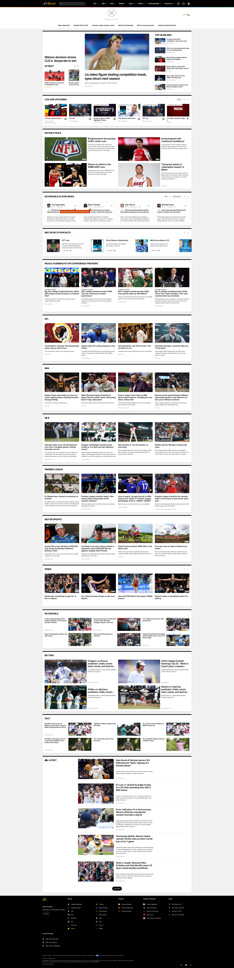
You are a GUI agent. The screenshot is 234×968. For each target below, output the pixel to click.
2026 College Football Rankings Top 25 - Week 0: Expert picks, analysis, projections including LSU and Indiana (175, 664)
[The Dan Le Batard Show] (56, 110)
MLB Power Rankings (125, 25)
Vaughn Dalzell (165, 682)
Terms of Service (120, 955)
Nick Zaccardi (88, 86)
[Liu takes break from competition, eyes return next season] (160, 41)
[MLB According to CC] (141, 245)
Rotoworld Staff (97, 630)
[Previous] (75, 66)
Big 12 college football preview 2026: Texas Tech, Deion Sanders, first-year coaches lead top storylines (171, 293)
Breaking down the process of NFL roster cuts (102, 140)
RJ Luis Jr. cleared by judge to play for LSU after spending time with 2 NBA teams (133, 787)
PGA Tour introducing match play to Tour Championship (177, 49)
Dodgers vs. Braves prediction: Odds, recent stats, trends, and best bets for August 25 (101, 664)
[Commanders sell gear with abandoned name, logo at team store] (62, 333)
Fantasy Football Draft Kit (167, 25)
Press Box (78, 955)
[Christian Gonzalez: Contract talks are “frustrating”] (172, 333)
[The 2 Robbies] (185, 245)
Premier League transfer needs (103, 25)
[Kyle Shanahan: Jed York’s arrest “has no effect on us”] (135, 333)
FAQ (64, 955)
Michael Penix (168, 205)
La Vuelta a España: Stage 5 (176, 119)
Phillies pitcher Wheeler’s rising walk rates (171, 446)
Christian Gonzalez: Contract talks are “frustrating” (171, 347)
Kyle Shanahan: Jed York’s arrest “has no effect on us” (134, 347)
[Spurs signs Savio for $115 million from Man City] (160, 78)
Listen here (66, 250)
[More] (178, 3)
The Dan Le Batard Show (53, 118)
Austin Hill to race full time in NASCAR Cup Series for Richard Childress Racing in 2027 (61, 548)
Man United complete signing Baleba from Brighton (176, 58)
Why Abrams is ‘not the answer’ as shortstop (133, 446)
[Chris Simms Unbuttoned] (129, 110)
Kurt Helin (163, 186)
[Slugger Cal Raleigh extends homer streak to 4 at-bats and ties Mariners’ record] (98, 432)
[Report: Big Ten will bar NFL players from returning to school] (160, 69)
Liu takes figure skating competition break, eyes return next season (116, 76)
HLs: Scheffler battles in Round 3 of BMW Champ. (154, 740)
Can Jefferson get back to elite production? (153, 620)
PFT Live (72, 118)
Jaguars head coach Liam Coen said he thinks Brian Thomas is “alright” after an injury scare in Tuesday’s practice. (98, 212)
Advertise (44, 955)
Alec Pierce (130, 205)
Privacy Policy (91, 955)
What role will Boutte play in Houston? (103, 635)
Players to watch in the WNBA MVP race (99, 165)
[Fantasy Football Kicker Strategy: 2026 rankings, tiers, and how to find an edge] (177, 639)
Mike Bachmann (170, 52)
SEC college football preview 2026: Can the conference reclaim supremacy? (96, 293)
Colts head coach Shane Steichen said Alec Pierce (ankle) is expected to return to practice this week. (134, 212)
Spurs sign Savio (64, 25)
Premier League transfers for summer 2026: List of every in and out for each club (171, 498)
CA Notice (112, 955)
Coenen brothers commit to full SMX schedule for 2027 (177, 86)
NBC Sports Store (70, 955)
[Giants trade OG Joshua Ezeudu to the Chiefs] (98, 333)
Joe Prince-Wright (171, 80)
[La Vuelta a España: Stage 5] (178, 110)
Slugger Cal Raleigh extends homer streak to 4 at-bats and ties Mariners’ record (97, 447)
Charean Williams (85, 358)
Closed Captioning (57, 955)
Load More (117, 888)
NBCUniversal (52, 958)
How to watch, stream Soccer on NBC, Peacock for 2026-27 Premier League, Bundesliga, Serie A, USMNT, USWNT (135, 498)
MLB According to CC (159, 240)
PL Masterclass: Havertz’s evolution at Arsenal (61, 497)
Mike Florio (169, 71)
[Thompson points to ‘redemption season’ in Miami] (139, 175)
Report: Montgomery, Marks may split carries (56, 635)
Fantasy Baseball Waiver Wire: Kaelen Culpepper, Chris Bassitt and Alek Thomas (55, 620)
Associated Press (49, 459)
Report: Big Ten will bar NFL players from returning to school (177, 67)
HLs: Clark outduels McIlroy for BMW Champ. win (153, 724)
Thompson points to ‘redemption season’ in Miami (172, 167)
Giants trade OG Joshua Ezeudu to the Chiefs (98, 347)
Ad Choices (84, 955)
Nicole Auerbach (49, 304)
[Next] (78, 66)
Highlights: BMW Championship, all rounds (105, 724)
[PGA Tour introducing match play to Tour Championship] (160, 50)
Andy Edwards (170, 61)
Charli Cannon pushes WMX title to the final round (135, 547)
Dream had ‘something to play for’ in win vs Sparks (60, 597)
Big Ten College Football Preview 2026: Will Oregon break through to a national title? (62, 293)
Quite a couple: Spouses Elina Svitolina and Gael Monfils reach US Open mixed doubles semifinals (134, 865)
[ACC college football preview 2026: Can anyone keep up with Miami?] (135, 277)
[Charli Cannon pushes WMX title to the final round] (135, 533)
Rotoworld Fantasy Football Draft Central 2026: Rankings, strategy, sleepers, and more (105, 620)
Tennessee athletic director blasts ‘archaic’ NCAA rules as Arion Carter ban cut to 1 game (134, 839)
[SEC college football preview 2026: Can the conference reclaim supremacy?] (98, 277)
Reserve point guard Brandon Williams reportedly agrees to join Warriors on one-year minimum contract (171, 397)
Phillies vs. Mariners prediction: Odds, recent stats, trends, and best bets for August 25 (101, 690)
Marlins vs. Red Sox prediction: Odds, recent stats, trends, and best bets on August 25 (175, 689)
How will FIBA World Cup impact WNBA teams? (135, 597)
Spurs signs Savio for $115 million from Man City (175, 77)
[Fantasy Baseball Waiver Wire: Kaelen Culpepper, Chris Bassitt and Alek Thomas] (79, 624)
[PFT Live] (80, 110)
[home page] (50, 3)
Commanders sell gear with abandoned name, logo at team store (62, 347)
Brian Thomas (94, 205)
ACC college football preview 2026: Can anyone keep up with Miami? (133, 292)
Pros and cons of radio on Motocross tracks (171, 547)
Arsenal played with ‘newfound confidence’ (173, 140)
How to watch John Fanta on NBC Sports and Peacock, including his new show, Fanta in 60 (135, 397)
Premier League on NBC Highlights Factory (102, 119)
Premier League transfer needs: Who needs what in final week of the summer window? (97, 498)
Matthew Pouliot (49, 630)
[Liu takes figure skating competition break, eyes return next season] (117, 52)
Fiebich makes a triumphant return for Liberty (171, 597)
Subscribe (46, 913)
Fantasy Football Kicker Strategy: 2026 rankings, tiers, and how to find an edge (154, 636)
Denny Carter (146, 645)
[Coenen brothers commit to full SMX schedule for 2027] (160, 87)
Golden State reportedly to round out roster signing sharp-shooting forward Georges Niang (61, 397)
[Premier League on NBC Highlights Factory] (105, 110)
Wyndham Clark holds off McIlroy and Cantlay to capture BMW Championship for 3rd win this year (56, 725)
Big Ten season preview (145, 25)
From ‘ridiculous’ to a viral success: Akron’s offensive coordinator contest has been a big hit (133, 812)
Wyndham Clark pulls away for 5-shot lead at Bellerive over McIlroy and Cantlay (55, 740)
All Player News (177, 196)
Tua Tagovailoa (58, 205)
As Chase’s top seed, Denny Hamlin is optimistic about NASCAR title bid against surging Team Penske (97, 548)
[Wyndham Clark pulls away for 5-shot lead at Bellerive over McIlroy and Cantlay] (79, 744)
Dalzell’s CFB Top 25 (81, 25)
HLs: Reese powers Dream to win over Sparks (98, 597)
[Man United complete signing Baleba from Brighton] (160, 59)
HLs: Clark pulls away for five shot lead (103, 740)
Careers (50, 955)
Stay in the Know (47, 906)
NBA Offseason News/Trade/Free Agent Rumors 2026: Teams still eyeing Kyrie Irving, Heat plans (98, 397)
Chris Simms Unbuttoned (126, 118)
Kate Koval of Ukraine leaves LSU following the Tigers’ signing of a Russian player (133, 763)
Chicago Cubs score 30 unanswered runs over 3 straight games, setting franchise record (61, 447)
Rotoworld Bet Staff (93, 682)
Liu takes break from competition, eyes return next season (176, 40)
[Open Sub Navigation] (97, 3)
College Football (50, 289)
